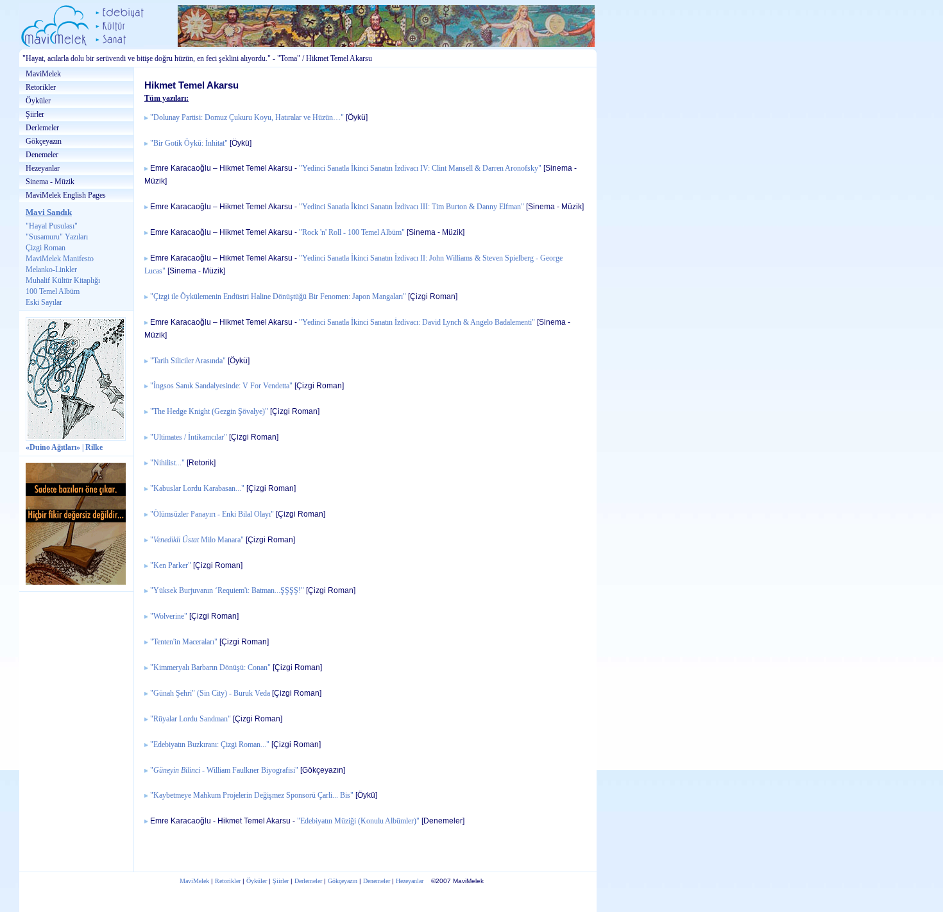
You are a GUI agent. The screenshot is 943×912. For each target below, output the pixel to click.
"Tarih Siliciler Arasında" (188, 361)
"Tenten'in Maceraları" (183, 642)
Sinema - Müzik (50, 181)
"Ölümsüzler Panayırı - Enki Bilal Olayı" (212, 514)
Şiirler (35, 114)
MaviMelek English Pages (66, 195)
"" (167, 463)
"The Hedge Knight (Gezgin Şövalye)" (209, 412)
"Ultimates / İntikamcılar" (188, 437)
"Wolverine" (168, 616)
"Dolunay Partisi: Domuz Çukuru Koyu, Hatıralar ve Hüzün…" (247, 118)
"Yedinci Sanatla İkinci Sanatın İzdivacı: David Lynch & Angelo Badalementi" (417, 322)
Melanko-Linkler (51, 269)
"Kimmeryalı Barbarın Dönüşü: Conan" (210, 668)
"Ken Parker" (170, 566)
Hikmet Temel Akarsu (256, 168)
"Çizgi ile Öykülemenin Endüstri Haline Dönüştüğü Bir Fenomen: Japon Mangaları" (278, 297)
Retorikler (41, 87)
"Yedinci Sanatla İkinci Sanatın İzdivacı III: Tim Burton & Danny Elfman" (411, 207)
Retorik (201, 462)
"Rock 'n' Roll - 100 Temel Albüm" (352, 232)
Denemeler (42, 154)
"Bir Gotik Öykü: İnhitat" (189, 143)
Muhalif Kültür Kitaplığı (63, 280)
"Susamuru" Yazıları (57, 236)
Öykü (357, 117)
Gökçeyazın (44, 141)
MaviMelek (43, 73)
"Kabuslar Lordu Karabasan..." (197, 489)
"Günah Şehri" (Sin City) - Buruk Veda (210, 693)
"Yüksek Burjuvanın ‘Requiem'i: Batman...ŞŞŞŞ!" (227, 591)
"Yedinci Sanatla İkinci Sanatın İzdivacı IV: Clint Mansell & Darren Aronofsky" (420, 168)
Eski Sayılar (44, 302)
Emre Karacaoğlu (180, 168)
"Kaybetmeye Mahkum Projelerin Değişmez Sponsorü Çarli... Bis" (252, 795)
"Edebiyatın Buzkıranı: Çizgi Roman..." (209, 745)
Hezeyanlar (43, 168)
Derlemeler (42, 127)
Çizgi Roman (45, 247)
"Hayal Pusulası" (52, 225)
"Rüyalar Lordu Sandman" (190, 719)
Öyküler (38, 100)
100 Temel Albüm (53, 291)
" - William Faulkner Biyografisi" (224, 770)
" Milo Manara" (197, 540)
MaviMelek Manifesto (60, 258)
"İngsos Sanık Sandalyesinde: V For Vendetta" (221, 386)
